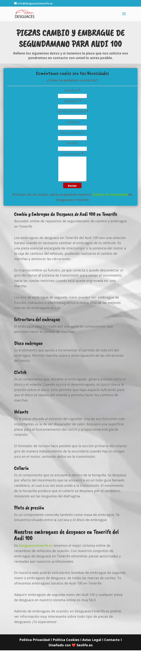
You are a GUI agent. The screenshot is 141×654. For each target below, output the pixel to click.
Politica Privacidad (34, 639)
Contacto (112, 639)
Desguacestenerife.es (36, 545)
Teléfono (72, 122)
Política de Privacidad (109, 194)
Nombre (72, 90)
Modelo (72, 143)
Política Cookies (66, 639)
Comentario (72, 153)
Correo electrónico (72, 111)
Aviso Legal (91, 639)
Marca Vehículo (72, 132)
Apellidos (72, 101)
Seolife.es (85, 645)
